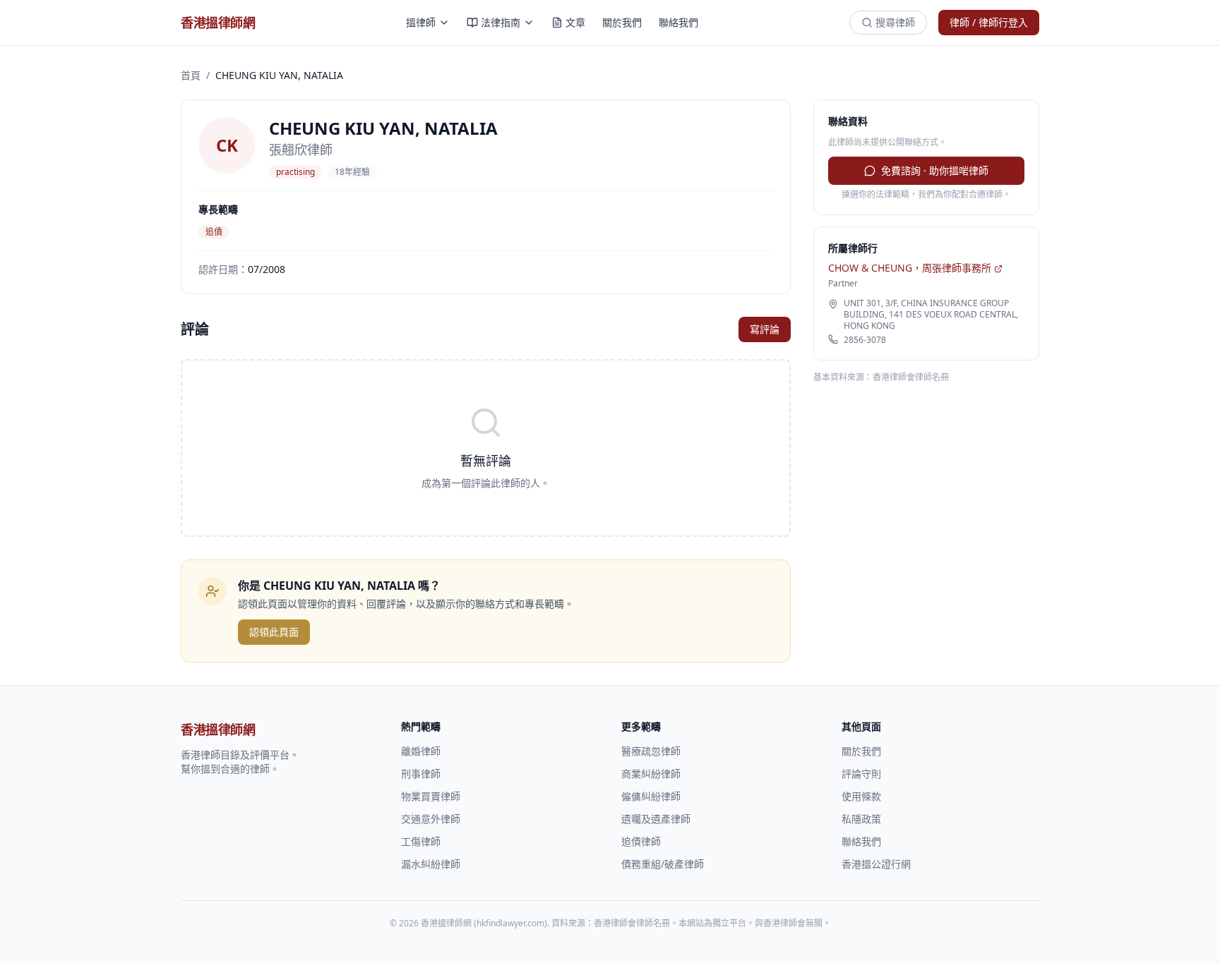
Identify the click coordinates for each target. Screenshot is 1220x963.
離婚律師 (421, 751)
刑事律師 (421, 773)
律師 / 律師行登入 (989, 22)
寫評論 (764, 329)
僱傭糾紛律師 (651, 796)
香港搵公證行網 (876, 864)
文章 (575, 22)
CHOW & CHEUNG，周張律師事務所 (909, 267)
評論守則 (861, 773)
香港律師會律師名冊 (911, 377)
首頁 (191, 75)
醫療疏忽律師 (651, 751)
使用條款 (861, 796)
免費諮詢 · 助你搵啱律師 (934, 170)
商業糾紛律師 (651, 773)
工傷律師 (421, 841)
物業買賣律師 (430, 796)
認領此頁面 (274, 631)
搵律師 (421, 22)
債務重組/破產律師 (662, 864)
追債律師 (641, 841)
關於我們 (622, 22)
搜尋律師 (895, 22)
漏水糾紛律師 (430, 864)
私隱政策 (861, 818)
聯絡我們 (678, 22)
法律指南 (500, 22)
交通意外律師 (430, 818)
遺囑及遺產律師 (655, 818)
